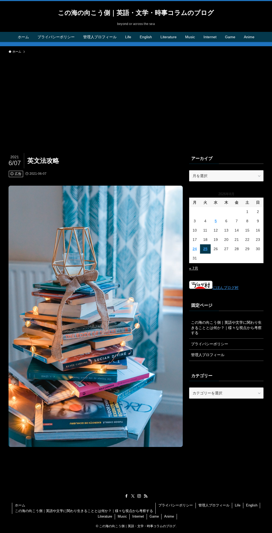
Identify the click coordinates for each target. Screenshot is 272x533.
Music (122, 516)
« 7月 (193, 268)
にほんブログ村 (225, 287)
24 (195, 249)
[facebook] (126, 496)
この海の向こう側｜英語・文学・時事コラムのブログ (136, 13)
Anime (169, 516)
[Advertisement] (136, 96)
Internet (138, 516)
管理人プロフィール (207, 355)
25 (205, 249)
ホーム (20, 505)
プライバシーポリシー (209, 344)
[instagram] (139, 496)
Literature (105, 516)
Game (154, 516)
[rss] (145, 496)
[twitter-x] (132, 496)
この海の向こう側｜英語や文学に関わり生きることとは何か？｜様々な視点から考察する (226, 327)
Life (237, 505)
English (251, 505)
